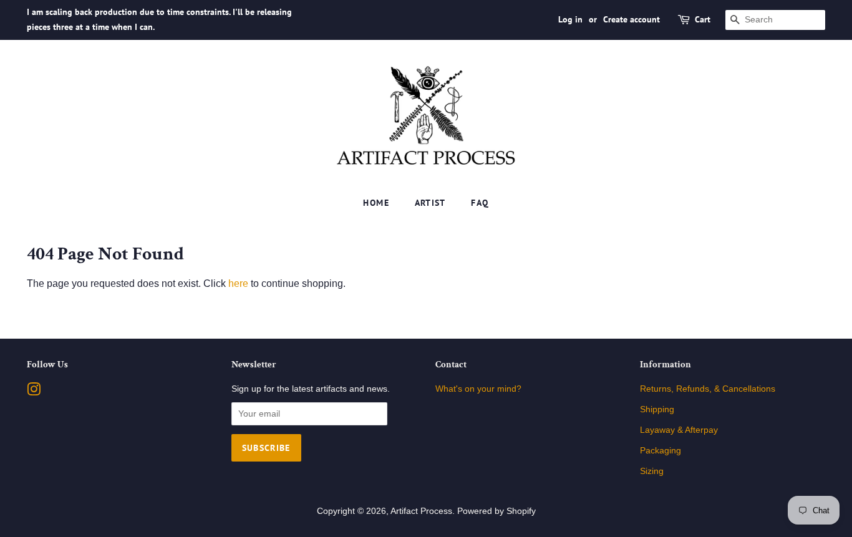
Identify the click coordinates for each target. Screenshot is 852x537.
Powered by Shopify (496, 511)
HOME (376, 202)
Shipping (657, 409)
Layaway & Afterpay (679, 430)
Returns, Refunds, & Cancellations (707, 389)
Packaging (660, 450)
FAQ (479, 202)
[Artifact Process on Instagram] (34, 392)
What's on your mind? (478, 389)
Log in (570, 19)
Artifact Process (421, 511)
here (238, 283)
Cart (702, 19)
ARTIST (430, 202)
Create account (631, 19)
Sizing (652, 471)
